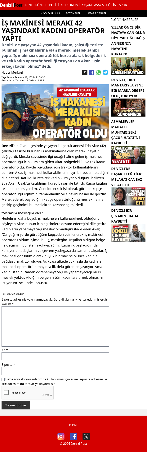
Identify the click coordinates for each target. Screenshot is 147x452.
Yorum (8, 304)
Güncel (41, 5)
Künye (73, 425)
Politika (56, 5)
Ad (5, 350)
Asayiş (99, 5)
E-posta (8, 364)
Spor (123, 5)
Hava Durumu (50, 13)
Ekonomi (72, 5)
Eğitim (111, 5)
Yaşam (87, 5)
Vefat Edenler (97, 13)
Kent (29, 5)
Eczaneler (73, 13)
